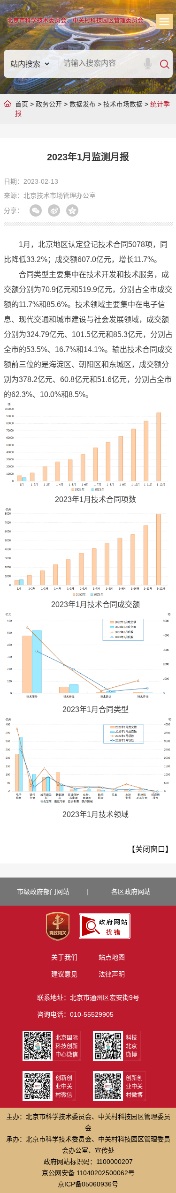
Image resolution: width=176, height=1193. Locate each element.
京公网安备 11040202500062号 (88, 1173)
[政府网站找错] (104, 926)
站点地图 (112, 957)
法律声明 (112, 974)
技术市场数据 (123, 104)
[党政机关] (57, 926)
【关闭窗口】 (150, 849)
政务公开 (49, 104)
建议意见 (64, 974)
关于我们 (64, 957)
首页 (21, 104)
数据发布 (82, 104)
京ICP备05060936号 (88, 1184)
